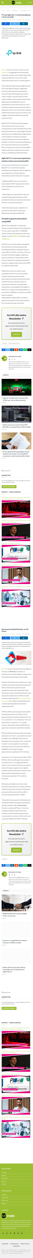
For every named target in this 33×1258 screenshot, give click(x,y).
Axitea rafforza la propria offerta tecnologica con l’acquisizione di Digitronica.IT (14, 969)
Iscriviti (16, 334)
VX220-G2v (5, 239)
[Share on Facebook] (6, 23)
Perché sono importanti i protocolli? (11, 543)
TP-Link (4, 70)
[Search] (30, 2)
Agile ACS (5, 72)
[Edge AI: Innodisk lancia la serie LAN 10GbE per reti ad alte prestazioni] (16, 387)
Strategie (4, 1175)
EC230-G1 (15, 236)
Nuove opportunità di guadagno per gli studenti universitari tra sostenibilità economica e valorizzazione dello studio (16, 454)
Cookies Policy (5, 1197)
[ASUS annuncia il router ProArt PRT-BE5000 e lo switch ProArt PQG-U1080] (16, 414)
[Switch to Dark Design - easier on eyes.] (28, 2)
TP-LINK (4, 343)
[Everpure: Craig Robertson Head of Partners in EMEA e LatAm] (16, 929)
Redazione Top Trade (9, 19)
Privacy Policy (5, 1200)
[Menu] (3, 2)
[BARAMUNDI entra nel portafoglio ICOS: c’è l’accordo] (16, 903)
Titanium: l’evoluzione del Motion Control (12, 565)
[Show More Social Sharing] (29, 23)
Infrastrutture (5, 1178)
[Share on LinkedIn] (23, 23)
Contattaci (4, 1194)
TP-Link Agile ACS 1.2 (14, 343)
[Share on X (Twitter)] (14, 23)
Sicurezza (4, 1181)
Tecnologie (4, 1172)
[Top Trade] (16, 2)
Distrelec (4, 669)
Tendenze (4, 1184)
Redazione (4, 1203)
